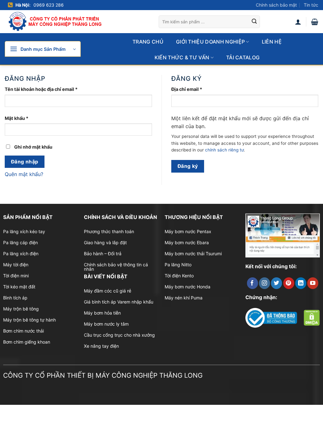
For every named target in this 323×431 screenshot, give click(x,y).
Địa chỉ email (192, 89)
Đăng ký (188, 166)
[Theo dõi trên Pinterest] (288, 283)
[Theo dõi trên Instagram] (264, 283)
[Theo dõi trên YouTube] (312, 283)
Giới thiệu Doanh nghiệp (210, 41)
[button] (43, 49)
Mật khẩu (22, 118)
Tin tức (311, 5)
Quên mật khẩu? (24, 174)
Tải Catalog (243, 57)
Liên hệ (272, 41)
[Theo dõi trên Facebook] (252, 283)
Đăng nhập (24, 162)
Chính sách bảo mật (276, 5)
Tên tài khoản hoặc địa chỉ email (46, 89)
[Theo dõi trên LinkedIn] (300, 283)
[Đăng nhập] (298, 22)
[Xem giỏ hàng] (314, 22)
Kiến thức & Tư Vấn (182, 57)
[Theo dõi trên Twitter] (276, 283)
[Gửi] (254, 21)
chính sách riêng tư (224, 149)
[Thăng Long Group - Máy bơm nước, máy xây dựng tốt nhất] (60, 22)
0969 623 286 (48, 5)
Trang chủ (147, 41)
